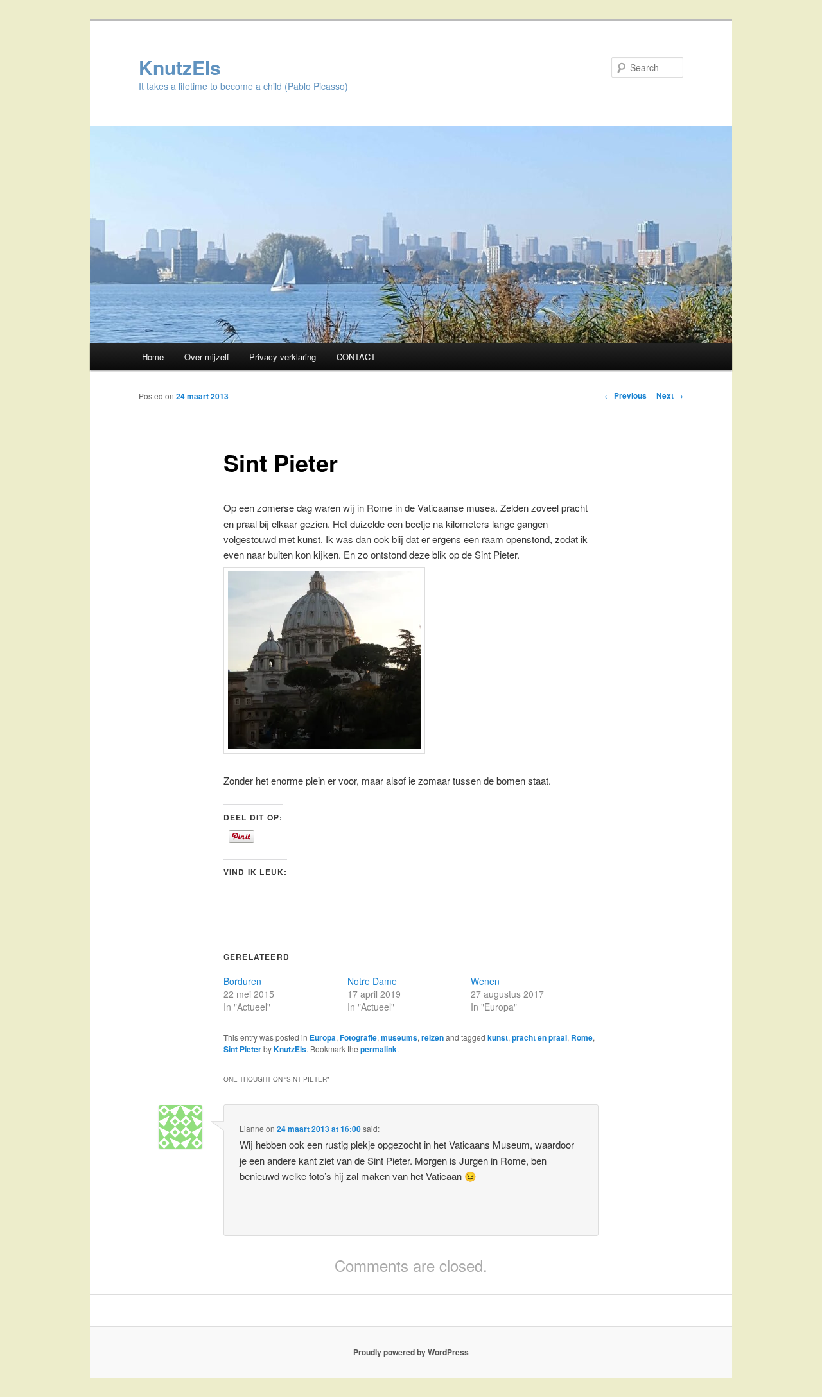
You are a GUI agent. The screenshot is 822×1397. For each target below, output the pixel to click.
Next (669, 395)
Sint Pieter (242, 1049)
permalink (378, 1049)
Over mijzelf (206, 357)
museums (399, 1037)
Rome (582, 1037)
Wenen (485, 981)
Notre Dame (372, 981)
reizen (432, 1037)
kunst (497, 1037)
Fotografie (358, 1037)
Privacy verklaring (282, 357)
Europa (323, 1037)
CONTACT (356, 357)
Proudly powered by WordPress (411, 1352)
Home (153, 357)
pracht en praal (539, 1037)
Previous (625, 395)
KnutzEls (180, 67)
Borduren (242, 981)
